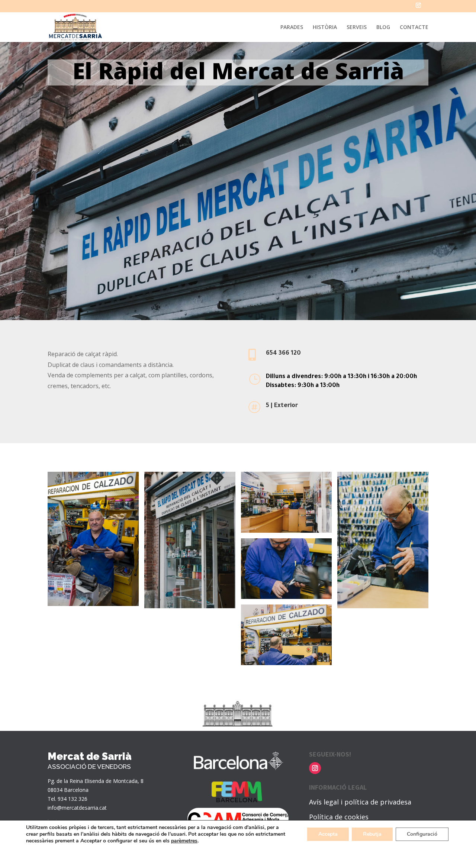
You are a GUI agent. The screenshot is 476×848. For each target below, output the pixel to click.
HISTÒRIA (325, 27)
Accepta (328, 834)
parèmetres (184, 841)
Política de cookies (339, 816)
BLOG (383, 27)
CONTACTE (414, 27)
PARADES (291, 27)
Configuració (422, 834)
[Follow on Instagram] (315, 768)
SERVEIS (357, 27)
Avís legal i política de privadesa (360, 801)
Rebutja (372, 834)
